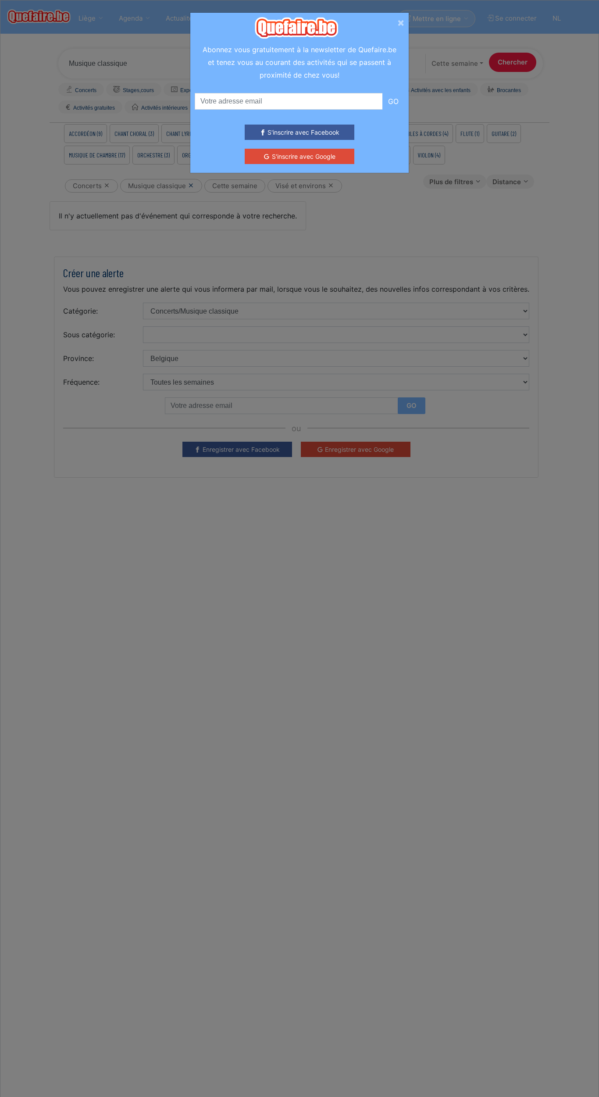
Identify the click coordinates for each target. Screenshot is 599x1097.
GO (393, 101)
